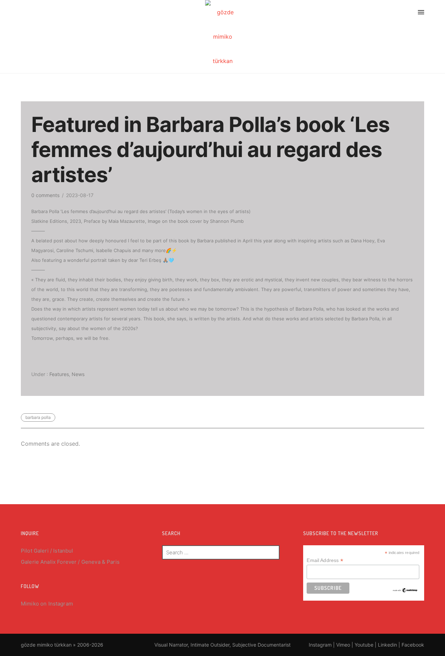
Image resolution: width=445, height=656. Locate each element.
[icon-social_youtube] (396, 13)
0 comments (45, 195)
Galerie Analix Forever (48, 562)
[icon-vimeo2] (379, 13)
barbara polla (38, 417)
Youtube (364, 645)
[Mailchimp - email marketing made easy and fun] (405, 590)
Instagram (60, 603)
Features (58, 374)
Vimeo (343, 645)
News (78, 374)
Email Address (325, 560)
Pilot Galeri (35, 550)
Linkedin (387, 645)
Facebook (413, 645)
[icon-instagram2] (360, 13)
